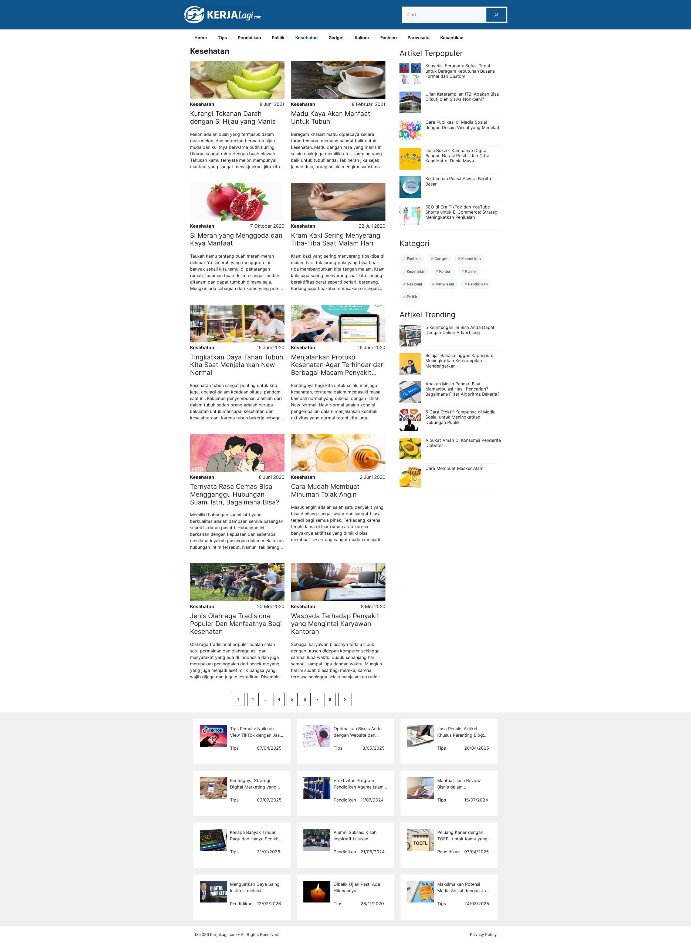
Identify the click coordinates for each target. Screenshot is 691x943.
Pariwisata (418, 37)
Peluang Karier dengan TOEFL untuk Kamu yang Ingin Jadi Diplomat (462, 839)
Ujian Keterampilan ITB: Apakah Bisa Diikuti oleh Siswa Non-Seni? (462, 96)
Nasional (414, 284)
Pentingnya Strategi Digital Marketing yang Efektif (253, 787)
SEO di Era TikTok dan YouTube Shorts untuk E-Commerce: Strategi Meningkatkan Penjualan (462, 212)
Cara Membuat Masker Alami (455, 468)
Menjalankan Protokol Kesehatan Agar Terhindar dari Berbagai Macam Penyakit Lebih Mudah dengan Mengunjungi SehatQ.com (338, 372)
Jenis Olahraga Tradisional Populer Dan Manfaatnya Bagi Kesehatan (236, 623)
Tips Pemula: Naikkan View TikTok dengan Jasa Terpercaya (256, 735)
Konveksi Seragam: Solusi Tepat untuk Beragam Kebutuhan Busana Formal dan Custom (460, 71)
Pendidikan (249, 37)
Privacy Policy (483, 934)
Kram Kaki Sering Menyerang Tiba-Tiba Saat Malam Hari (335, 239)
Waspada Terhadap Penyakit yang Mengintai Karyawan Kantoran (335, 623)
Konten (445, 271)
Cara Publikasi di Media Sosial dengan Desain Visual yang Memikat (462, 124)
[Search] (496, 15)
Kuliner (362, 37)
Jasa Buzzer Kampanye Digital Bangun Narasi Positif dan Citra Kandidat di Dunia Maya (457, 155)
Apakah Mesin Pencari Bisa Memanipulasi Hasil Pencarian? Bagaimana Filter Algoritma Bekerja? (462, 389)
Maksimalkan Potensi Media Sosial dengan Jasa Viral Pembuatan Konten (463, 890)
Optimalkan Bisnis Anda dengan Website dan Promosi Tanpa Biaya (358, 735)
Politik (278, 37)
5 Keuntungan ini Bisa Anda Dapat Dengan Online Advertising (459, 330)
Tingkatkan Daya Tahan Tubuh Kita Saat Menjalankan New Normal (236, 365)
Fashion (388, 37)
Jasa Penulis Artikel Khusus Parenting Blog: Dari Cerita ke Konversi (460, 735)
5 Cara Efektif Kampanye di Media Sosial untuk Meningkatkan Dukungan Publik (460, 417)
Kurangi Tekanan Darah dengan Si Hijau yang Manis (233, 117)
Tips (222, 37)
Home (200, 37)
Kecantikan (451, 37)
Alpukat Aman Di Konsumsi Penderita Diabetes (463, 442)
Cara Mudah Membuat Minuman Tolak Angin (325, 490)
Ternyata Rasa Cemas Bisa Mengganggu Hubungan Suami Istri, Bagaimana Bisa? (234, 494)
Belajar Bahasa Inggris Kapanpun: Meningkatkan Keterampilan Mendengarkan (459, 360)
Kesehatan (306, 37)
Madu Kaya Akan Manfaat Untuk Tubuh (330, 117)
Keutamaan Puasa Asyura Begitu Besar (458, 181)
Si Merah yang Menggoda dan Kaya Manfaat (236, 239)
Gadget (336, 37)
